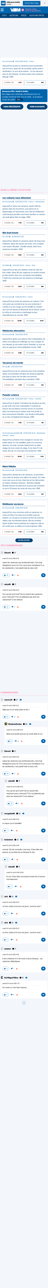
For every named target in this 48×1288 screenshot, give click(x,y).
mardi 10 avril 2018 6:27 (10, 706)
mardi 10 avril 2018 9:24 (10, 819)
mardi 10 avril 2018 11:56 (10, 955)
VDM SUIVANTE (37, 107)
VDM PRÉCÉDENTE (12, 107)
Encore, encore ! (24, 540)
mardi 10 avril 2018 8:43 (10, 590)
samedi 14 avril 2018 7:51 (10, 983)
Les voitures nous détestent (16, 198)
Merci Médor (9, 467)
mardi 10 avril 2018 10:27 (10, 902)
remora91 (8, 700)
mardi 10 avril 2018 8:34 (14, 730)
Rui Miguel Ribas (11, 978)
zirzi (6, 897)
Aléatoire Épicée (36, 16)
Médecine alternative (13, 331)
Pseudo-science (10, 395)
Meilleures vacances (13, 504)
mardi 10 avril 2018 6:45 (10, 558)
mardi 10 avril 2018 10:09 (15, 872)
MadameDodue (15, 724)
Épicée (24, 16)
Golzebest (8, 840)
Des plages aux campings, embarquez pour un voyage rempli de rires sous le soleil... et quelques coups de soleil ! (22, 96)
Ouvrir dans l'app (32, 3)
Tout (4, 16)
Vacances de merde (12, 363)
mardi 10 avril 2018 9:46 (10, 845)
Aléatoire (13, 16)
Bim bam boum (10, 233)
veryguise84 (9, 814)
